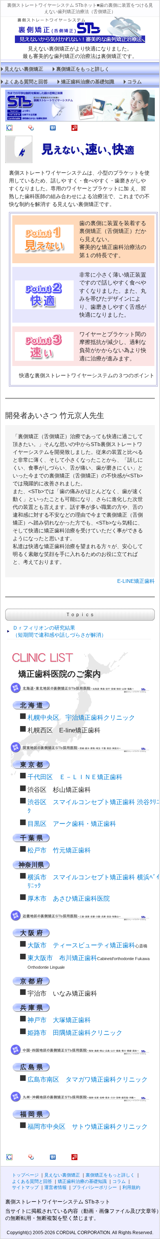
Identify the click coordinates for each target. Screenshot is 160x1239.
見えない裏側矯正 (23, 69)
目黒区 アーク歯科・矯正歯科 (72, 823)
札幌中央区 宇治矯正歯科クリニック (81, 717)
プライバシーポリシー (94, 1187)
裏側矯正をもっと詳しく (82, 69)
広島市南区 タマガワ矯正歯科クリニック (88, 1079)
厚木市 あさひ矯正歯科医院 (69, 898)
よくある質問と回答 (26, 81)
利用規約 (131, 1187)
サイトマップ (25, 1187)
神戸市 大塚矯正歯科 (59, 1020)
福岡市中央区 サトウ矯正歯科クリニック (88, 1126)
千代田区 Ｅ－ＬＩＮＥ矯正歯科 (75, 777)
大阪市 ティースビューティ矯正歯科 (81, 945)
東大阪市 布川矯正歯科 (62, 958)
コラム (134, 81)
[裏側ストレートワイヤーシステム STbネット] (9, 129)
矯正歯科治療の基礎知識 (87, 81)
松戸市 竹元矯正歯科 (59, 850)
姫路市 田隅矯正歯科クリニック (75, 1032)
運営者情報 (55, 1187)
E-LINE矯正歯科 (136, 581)
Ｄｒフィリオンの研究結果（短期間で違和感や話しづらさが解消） (59, 631)
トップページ (25, 1175)
